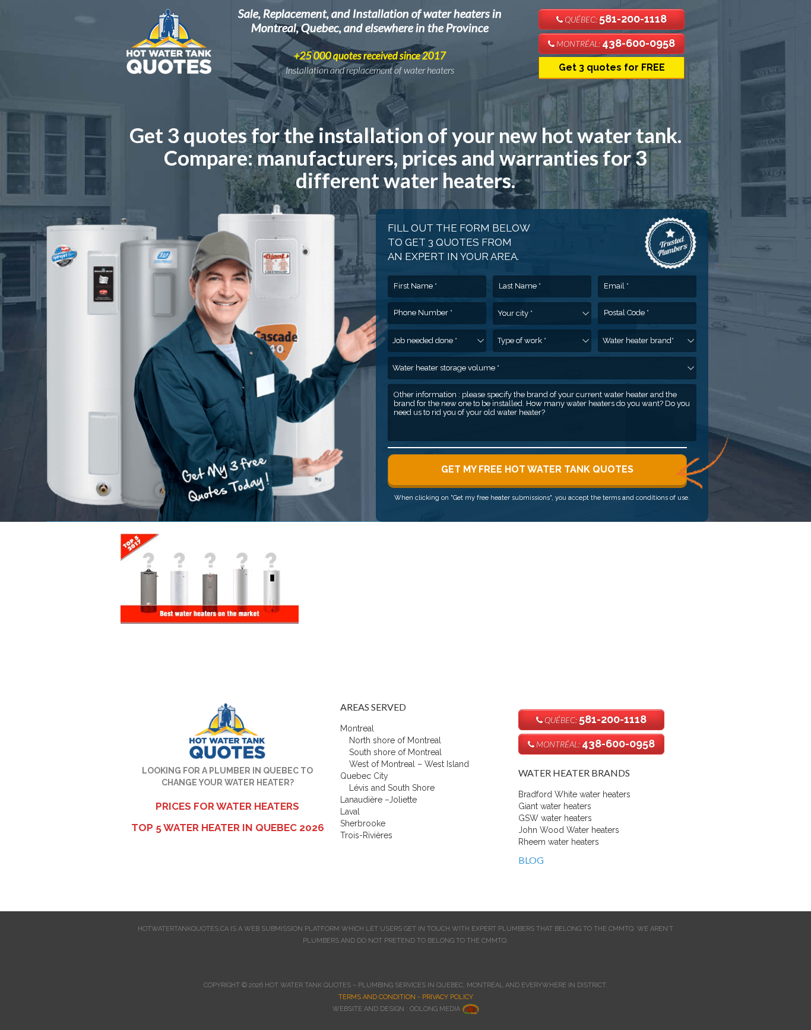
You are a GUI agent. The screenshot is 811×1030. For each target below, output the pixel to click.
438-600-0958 (615, 43)
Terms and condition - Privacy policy (405, 997)
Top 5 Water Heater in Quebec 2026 (227, 827)
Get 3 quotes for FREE (612, 67)
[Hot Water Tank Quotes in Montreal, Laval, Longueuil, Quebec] (173, 39)
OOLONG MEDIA (436, 1009)
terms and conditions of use (645, 498)
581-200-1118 (615, 18)
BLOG (531, 860)
